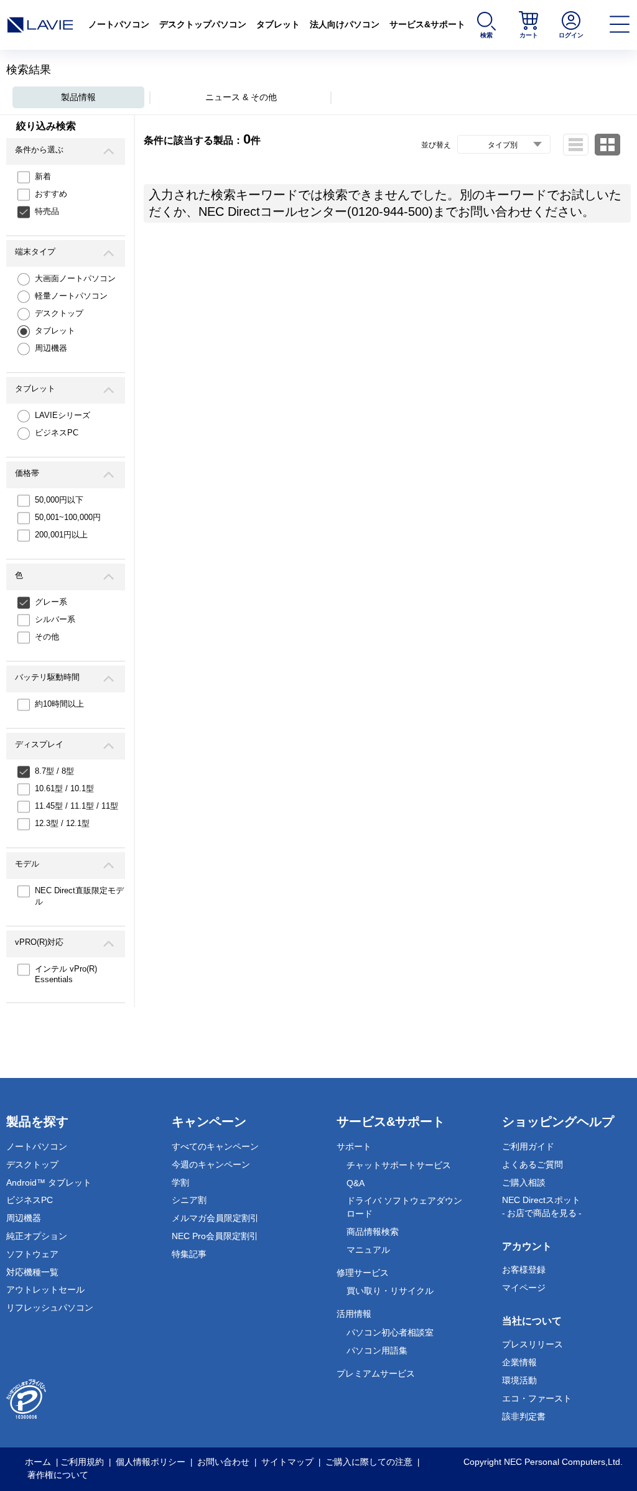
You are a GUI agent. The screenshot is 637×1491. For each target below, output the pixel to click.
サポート (354, 1146)
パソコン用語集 (376, 1350)
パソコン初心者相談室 (390, 1332)
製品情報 (78, 97)
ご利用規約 (82, 1462)
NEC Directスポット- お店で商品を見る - (542, 1206)
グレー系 (51, 601)
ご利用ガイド (528, 1146)
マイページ (524, 1288)
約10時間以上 (59, 703)
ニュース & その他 (241, 97)
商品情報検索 (372, 1232)
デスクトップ (59, 313)
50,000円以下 (59, 499)
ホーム (38, 1462)
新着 (43, 176)
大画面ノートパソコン (75, 278)
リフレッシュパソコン (49, 1307)
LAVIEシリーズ (62, 415)
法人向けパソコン (344, 24)
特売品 (47, 211)
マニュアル (368, 1250)
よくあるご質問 (532, 1164)
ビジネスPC (56, 432)
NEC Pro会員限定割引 (215, 1236)
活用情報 (354, 1314)
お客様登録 (524, 1270)
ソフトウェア (32, 1254)
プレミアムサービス (376, 1373)
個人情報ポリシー (150, 1462)
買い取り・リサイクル (390, 1291)
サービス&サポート (427, 24)
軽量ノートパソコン (71, 295)
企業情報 (519, 1362)
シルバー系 (55, 619)
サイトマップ (287, 1462)
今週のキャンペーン (211, 1164)
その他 (47, 636)
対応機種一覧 (32, 1272)
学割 (180, 1182)
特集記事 (189, 1254)
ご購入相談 (524, 1182)
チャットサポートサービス (398, 1165)
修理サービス (363, 1273)
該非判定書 (524, 1416)
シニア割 (189, 1200)
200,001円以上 (61, 534)
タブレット (278, 24)
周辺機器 (51, 348)
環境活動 (519, 1380)
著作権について (57, 1475)
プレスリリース (532, 1344)
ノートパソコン (118, 24)
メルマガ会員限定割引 (215, 1218)
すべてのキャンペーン (215, 1146)
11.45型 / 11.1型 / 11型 (76, 806)
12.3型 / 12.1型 (62, 823)
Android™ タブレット (48, 1182)
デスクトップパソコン (202, 24)
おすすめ (51, 193)
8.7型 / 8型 (54, 771)
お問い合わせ (223, 1462)
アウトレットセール (45, 1289)
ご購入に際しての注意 (368, 1462)
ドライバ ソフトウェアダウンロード (404, 1207)
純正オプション (36, 1236)
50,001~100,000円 (68, 517)
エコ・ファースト (537, 1398)
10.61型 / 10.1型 (64, 788)
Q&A (355, 1183)
